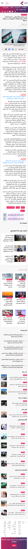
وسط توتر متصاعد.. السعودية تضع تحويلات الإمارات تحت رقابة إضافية (17, 486)
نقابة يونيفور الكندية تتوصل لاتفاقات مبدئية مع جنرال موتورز (13, 335)
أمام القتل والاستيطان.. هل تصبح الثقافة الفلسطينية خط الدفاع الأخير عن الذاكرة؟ (12, 366)
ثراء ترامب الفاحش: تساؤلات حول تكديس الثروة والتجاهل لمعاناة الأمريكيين (12, 354)
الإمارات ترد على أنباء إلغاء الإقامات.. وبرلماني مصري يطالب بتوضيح (17, 495)
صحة (10, 529)
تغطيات (19, 525)
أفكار (15, 531)
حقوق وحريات (5, 7)
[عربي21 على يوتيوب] (10, 11)
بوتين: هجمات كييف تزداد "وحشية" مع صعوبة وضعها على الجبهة (21, 320)
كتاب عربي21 (14, 524)
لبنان (5, 535)
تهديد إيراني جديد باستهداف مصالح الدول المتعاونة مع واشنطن (7, 320)
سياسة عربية (18, 7)
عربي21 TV (9, 523)
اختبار (17, 9)
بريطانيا (4, 532)
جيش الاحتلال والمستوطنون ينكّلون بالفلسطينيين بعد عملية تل (19, 404)
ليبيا (5, 528)
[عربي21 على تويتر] (12, 11)
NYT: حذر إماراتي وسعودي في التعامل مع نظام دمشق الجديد (9, 259)
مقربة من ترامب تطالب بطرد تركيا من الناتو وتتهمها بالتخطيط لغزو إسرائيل (16, 464)
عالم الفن (9, 525)
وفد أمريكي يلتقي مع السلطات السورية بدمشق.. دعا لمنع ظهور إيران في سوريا (18, 378)
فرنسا (18, 207)
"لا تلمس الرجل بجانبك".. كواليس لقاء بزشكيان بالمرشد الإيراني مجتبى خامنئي (16, 513)
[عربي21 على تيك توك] (5, 11)
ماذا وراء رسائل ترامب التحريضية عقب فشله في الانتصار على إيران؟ (13, 341)
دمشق (7, 103)
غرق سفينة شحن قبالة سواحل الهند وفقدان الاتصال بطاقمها (8, 302)
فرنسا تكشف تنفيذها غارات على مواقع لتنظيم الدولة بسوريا (18, 385)
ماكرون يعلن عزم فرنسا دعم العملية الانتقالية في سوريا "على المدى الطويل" (13, 162)
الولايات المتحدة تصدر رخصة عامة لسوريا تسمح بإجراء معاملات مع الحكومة (13, 97)
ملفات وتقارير (23, 9)
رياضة (20, 529)
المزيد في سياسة (23, 269)
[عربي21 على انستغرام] (7, 11)
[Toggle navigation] (7, 3)
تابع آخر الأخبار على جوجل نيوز (16, 215)
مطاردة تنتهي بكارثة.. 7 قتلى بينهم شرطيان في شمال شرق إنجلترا (17, 446)
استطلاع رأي (13, 533)
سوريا (24, 57)
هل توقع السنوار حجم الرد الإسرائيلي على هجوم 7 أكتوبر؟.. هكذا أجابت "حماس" (17, 428)
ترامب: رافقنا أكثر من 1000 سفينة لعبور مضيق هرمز (20, 301)
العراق (5, 526)
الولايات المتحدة (21, 61)
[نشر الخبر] (6, 49)
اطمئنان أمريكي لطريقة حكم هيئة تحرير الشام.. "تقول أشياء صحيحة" (17, 392)
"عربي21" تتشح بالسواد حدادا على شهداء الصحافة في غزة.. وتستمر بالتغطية (18, 415)
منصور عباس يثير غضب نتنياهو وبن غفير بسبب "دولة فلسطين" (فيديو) (16, 437)
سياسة (24, 7)
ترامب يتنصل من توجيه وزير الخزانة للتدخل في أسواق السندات (12, 360)
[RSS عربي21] (2, 11)
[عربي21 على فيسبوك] (15, 11)
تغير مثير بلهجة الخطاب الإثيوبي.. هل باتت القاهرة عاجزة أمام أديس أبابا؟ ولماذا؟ (16, 504)
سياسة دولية (12, 9)
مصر (5, 534)
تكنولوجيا (9, 527)
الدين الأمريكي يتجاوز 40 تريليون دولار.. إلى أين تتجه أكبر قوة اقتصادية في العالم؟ (13, 348)
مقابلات (12, 7)
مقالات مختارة (14, 529)
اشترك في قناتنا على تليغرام (16, 218)
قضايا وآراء (14, 526)
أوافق (14, 545)
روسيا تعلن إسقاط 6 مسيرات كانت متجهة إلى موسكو (7, 284)
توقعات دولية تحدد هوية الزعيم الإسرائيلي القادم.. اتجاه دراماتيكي (17, 455)
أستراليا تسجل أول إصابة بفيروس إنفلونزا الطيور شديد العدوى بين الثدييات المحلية (21, 284)
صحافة (19, 530)
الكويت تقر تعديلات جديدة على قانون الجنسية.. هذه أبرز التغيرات (17, 477)
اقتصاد (19, 527)
